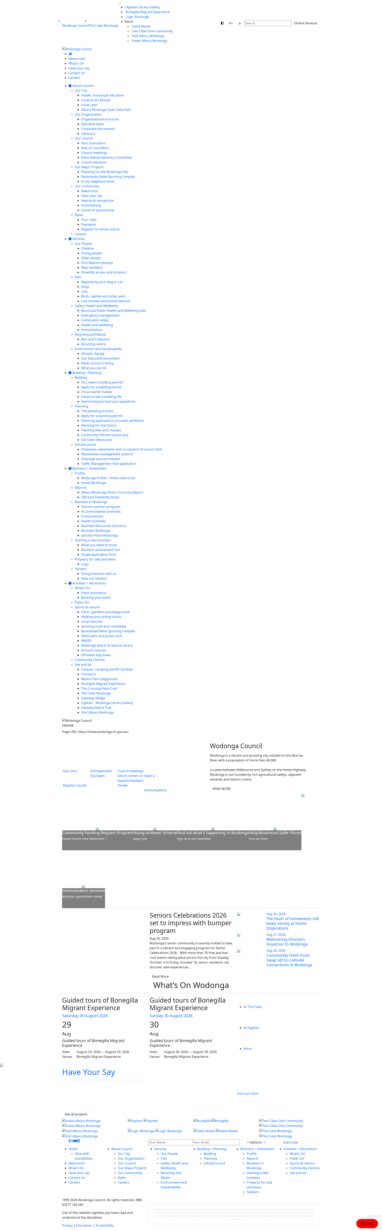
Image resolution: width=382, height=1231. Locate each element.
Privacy (67, 1225)
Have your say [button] (79, 1173)
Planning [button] (210, 1158)
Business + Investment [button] (257, 1149)
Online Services (305, 23)
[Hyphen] (158, 1123)
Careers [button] (74, 1182)
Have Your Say (88, 1071)
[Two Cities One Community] (289, 1123)
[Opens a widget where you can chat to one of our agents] (367, 1224)
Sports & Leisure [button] (302, 1163)
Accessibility (105, 1225)
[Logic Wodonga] (158, 1133)
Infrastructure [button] (214, 1163)
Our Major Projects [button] (132, 1168)
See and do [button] (298, 1173)
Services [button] (160, 1149)
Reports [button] (253, 1158)
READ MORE (221, 789)
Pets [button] (164, 1158)
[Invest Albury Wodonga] (92, 1123)
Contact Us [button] (76, 1177)
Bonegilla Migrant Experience (147, 12)
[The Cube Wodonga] (289, 1133)
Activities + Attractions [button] (300, 1149)
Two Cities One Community (152, 31)
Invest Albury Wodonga (149, 40)
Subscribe (290, 1142)
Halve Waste (140, 26)
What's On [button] (76, 1168)
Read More (160, 976)
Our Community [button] (130, 1173)
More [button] (248, 1048)
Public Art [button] (297, 1158)
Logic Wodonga (137, 17)
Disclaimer (84, 1225)
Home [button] (73, 1149)
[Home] (70, 54)
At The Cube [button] (253, 1007)
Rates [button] (122, 1177)
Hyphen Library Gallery (142, 7)
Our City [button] (124, 1153)
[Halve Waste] (224, 1133)
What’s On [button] (297, 1153)
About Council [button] (122, 1149)
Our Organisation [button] (131, 1158)
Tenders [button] (253, 1192)
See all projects (76, 1114)
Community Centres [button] (305, 1168)
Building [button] (210, 1153)
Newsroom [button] (76, 1163)
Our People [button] (169, 1153)
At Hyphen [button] (251, 1028)
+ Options (255, 1142)
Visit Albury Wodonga (147, 36)
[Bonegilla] (224, 1123)
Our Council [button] (127, 1163)
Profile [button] (252, 1153)
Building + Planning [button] (211, 1149)
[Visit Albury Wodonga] (92, 1133)
